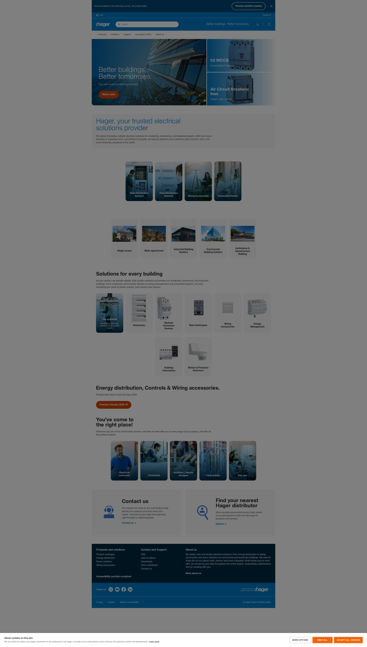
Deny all (323, 640)
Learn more (154, 642)
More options (300, 640)
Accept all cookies (348, 640)
